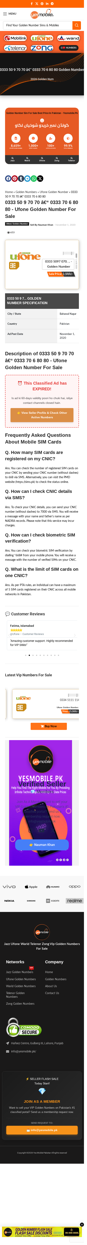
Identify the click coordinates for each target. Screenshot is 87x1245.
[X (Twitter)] (52, 830)
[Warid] (27, 158)
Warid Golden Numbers (21, 986)
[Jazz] (13, 158)
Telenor (71, 160)
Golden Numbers (26, 192)
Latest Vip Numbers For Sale (28, 675)
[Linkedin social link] (47, 4)
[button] (8, 178)
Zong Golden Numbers (20, 1003)
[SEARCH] (76, 25)
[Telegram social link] (52, 4)
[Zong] (57, 158)
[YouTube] (42, 830)
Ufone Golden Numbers (21, 979)
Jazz (12, 160)
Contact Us (52, 993)
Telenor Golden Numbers (15, 995)
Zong (56, 160)
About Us (51, 986)
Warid (27, 160)
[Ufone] (42, 158)
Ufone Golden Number (54, 192)
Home (9, 192)
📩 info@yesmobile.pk (42, 1130)
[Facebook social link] (31, 4)
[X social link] (36, 4)
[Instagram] (31, 830)
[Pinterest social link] (42, 4)
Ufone (42, 160)
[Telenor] (72, 158)
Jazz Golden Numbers (19, 971)
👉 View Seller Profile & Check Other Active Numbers (42, 415)
